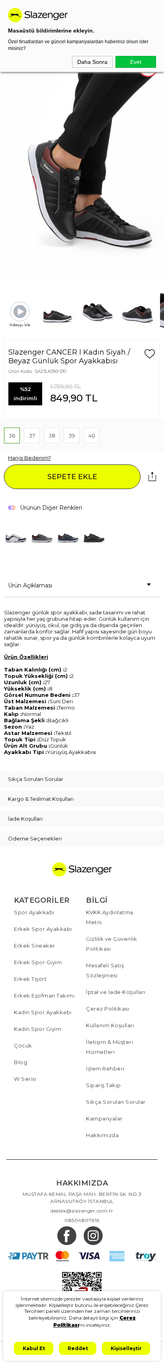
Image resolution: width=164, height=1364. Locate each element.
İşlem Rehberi (105, 1068)
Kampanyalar (104, 1118)
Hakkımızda (102, 1135)
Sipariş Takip (103, 1085)
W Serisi (25, 1079)
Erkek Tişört (30, 979)
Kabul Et (34, 1348)
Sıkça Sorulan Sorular (116, 1102)
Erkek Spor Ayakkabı (43, 929)
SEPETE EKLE (72, 476)
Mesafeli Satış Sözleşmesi (105, 970)
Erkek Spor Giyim (38, 962)
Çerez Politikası (107, 1008)
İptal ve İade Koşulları (116, 992)
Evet (135, 62)
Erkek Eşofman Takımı (44, 995)
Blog (20, 1062)
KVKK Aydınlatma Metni (109, 917)
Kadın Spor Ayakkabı (43, 1012)
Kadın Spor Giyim (37, 1029)
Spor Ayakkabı (34, 912)
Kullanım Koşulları (110, 1025)
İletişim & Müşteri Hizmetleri (109, 1047)
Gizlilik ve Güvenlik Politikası (111, 944)
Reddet (78, 1348)
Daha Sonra (92, 62)
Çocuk (23, 1045)
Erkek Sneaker (34, 945)
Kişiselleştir (126, 1348)
